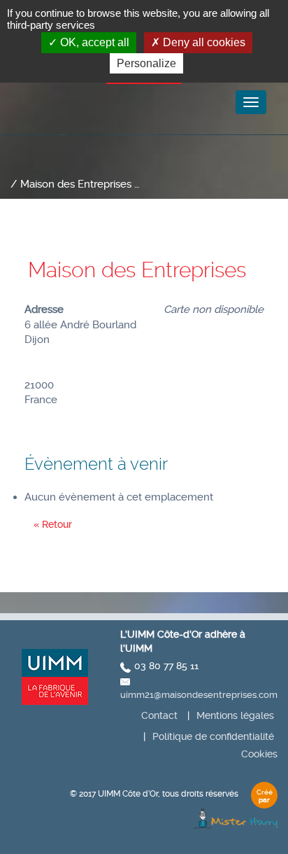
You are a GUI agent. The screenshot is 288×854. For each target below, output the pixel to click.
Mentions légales (235, 715)
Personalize (146, 63)
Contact (159, 715)
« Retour (53, 524)
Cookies (259, 754)
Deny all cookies (202, 42)
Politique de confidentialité (213, 736)
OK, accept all (93, 42)
